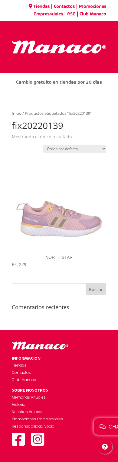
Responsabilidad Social (33, 426)
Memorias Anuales (29, 397)
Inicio (16, 113)
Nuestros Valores (27, 411)
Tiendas (41, 7)
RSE (71, 14)
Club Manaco (93, 14)
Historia (18, 404)
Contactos (64, 7)
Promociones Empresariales (37, 419)
